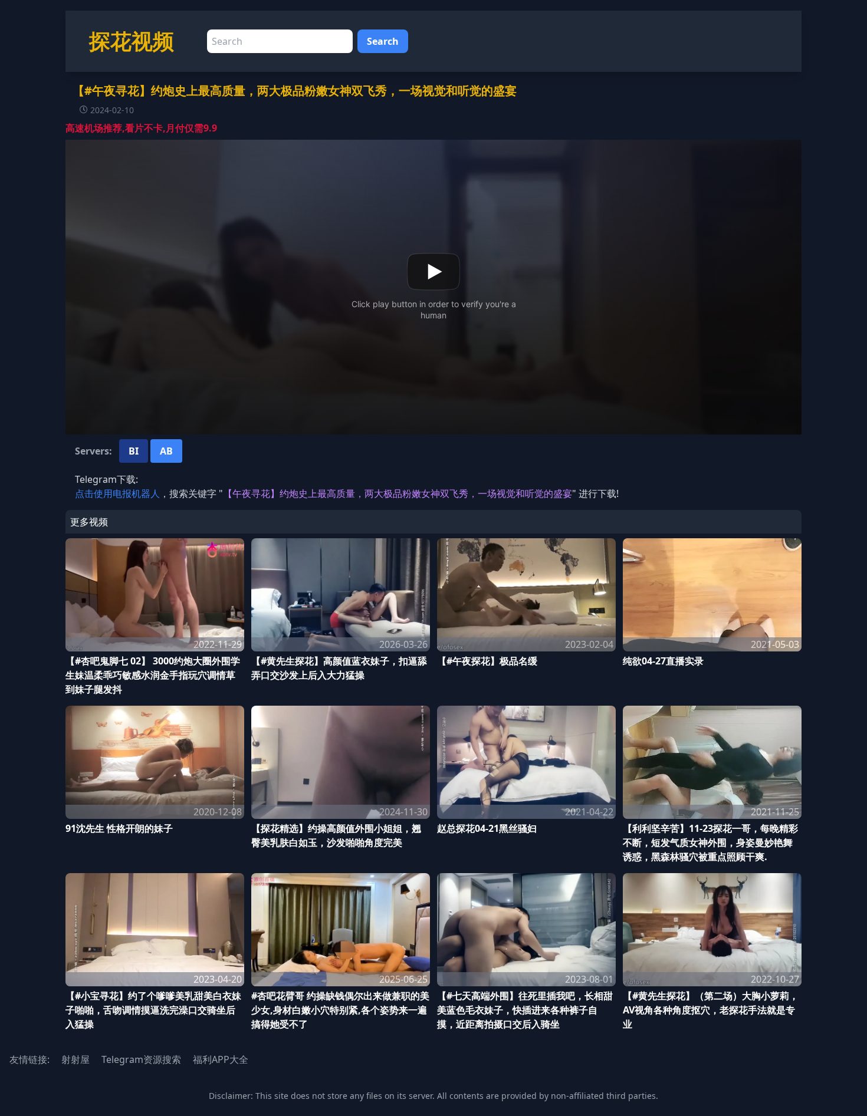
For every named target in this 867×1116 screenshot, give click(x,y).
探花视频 (131, 41)
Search (383, 41)
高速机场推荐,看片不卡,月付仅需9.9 (141, 127)
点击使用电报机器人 (117, 493)
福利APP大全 (220, 1059)
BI (134, 451)
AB (166, 451)
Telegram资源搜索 (141, 1059)
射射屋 (75, 1059)
